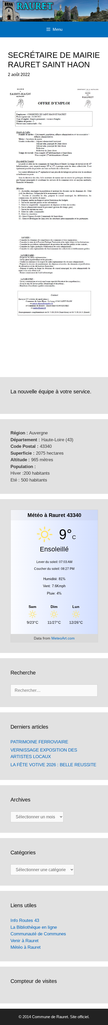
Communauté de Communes (38, 933)
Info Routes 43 (24, 920)
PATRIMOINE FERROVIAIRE (39, 741)
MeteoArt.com (63, 638)
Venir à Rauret (24, 940)
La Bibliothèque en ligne (33, 927)
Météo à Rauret (25, 947)
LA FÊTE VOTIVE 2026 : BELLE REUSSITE (53, 764)
